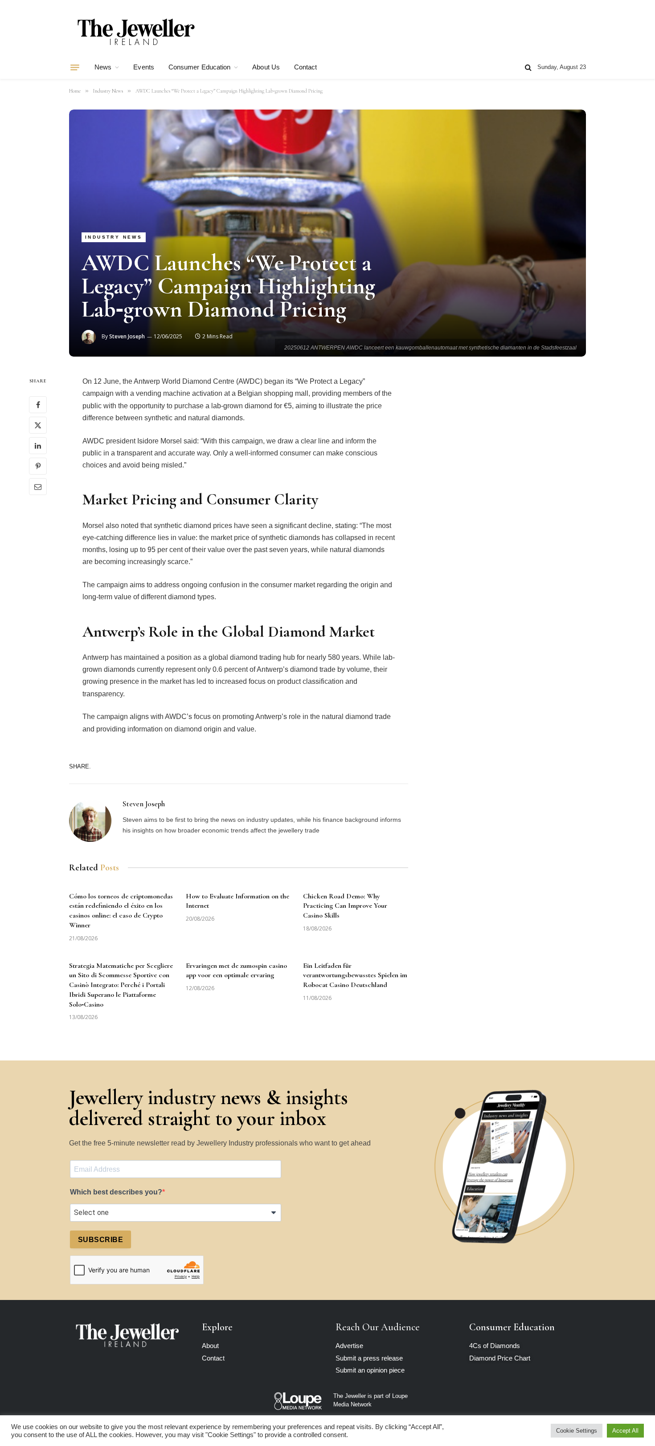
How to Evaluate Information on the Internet (237, 901)
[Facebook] (38, 404)
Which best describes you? (116, 1192)
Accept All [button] (625, 1430)
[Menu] (74, 67)
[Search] (528, 67)
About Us (266, 67)
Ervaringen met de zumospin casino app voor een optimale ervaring (236, 970)
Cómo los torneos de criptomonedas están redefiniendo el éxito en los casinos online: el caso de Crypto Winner (121, 911)
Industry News (113, 237)
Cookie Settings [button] (576, 1430)
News (102, 67)
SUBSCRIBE (100, 1239)
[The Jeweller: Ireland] (136, 32)
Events (143, 67)
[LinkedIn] (38, 445)
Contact (305, 67)
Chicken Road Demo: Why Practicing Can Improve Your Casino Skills (345, 906)
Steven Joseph (127, 336)
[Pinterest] (38, 466)
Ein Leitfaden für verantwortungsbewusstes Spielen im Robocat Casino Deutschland (355, 975)
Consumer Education (199, 67)
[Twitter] (38, 425)
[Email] (38, 486)
